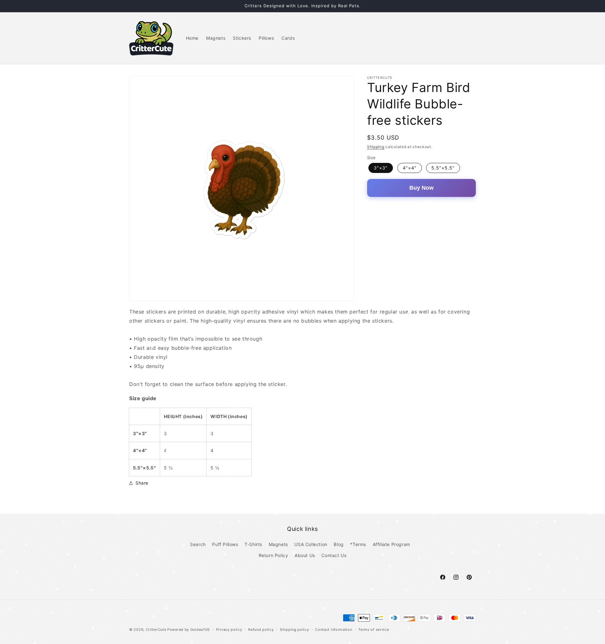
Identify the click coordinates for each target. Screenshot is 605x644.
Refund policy (261, 629)
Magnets (278, 544)
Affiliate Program (391, 544)
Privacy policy (229, 629)
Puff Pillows (225, 544)
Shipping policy (294, 629)
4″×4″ (410, 167)
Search (198, 544)
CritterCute (156, 629)
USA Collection (310, 544)
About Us (305, 555)
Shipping (375, 146)
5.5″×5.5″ (443, 167)
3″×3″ (381, 167)
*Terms (358, 544)
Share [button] (141, 483)
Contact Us (333, 555)
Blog (338, 544)
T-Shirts (253, 544)
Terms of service (373, 629)
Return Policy (273, 555)
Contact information (333, 629)
